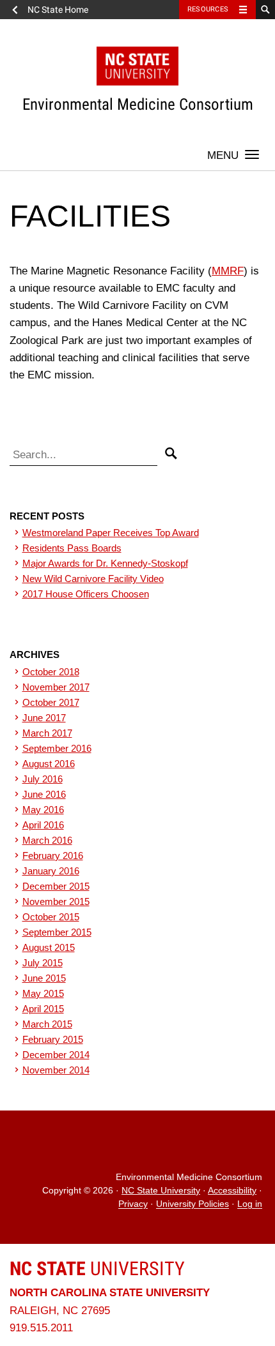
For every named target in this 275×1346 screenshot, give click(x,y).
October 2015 (50, 916)
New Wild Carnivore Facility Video (93, 578)
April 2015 (43, 1008)
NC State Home (58, 9)
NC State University (161, 1190)
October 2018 (50, 671)
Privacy (133, 1204)
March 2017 (47, 733)
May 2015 (43, 993)
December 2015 (56, 886)
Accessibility (232, 1190)
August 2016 (48, 763)
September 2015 (56, 932)
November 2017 (56, 687)
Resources (207, 9)
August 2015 (48, 947)
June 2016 (44, 794)
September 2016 (56, 748)
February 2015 (52, 1039)
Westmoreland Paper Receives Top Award (110, 532)
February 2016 (52, 855)
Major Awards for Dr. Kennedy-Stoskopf (105, 563)
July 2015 (42, 962)
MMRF (228, 271)
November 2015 (56, 901)
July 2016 (42, 779)
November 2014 (56, 1070)
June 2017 (44, 717)
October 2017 (50, 702)
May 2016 (43, 809)
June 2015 (44, 978)
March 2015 (47, 1024)
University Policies (192, 1204)
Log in (249, 1204)
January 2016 (50, 870)
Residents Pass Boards (72, 547)
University (97, 1268)
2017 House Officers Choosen (85, 593)
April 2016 (43, 824)
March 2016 (47, 840)
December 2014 (56, 1054)
